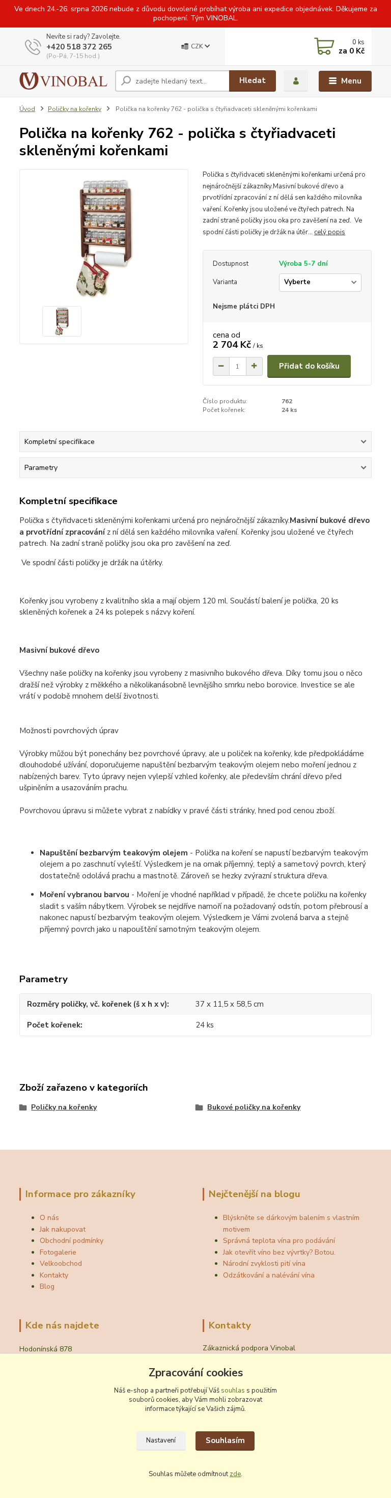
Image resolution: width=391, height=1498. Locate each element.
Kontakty (54, 1275)
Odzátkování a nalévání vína (269, 1275)
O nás (49, 1218)
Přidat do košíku (309, 366)
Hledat (252, 80)
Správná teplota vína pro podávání (279, 1240)
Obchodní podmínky (71, 1240)
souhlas (233, 1390)
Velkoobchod (61, 1263)
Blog (47, 1286)
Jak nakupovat (63, 1229)
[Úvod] (63, 81)
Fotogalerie (58, 1252)
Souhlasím (225, 1440)
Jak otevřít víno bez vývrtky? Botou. (279, 1252)
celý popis (329, 232)
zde (235, 1474)
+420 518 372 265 (79, 47)
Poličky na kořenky (74, 109)
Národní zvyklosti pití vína (264, 1263)
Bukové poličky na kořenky (253, 1107)
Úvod (27, 109)
